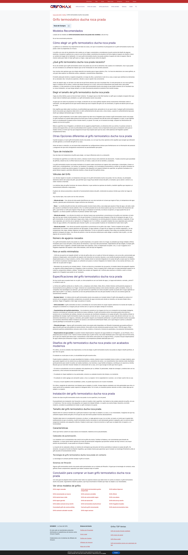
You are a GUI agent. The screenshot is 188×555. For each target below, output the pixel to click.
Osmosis (124, 6)
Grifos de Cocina (80, 6)
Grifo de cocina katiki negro (89, 497)
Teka (96, 1)
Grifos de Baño (115, 6)
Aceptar (116, 552)
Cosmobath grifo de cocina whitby (64, 507)
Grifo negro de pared (117, 535)
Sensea (127, 1)
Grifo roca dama (114, 497)
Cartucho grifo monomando (89, 507)
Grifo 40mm (113, 494)
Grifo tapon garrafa (59, 500)
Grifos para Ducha (103, 6)
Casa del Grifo (57, 15)
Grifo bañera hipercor (116, 489)
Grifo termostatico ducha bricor (91, 504)
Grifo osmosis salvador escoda (62, 510)
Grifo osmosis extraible (88, 494)
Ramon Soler (110, 1)
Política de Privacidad (86, 530)
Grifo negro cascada (59, 489)
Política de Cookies (86, 538)
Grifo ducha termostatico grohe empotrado (91, 489)
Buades (134, 1)
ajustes (104, 553)
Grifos (64, 15)
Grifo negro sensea (87, 510)
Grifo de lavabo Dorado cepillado (120, 531)
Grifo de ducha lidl (87, 500)
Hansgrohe (119, 1)
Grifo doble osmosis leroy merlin (63, 504)
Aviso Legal (83, 534)
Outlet (131, 6)
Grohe (102, 1)
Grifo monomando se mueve (62, 494)
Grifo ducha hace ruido (60, 497)
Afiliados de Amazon (86, 542)
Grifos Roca (89, 1)
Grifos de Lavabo (91, 6)
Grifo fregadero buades (116, 504)
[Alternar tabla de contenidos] (68, 26)
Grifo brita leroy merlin (116, 500)
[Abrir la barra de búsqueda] (136, 6)
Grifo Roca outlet (116, 539)
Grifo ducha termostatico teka (118, 507)
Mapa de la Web (85, 546)
